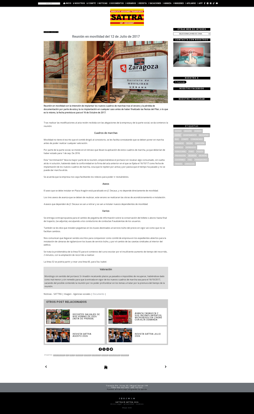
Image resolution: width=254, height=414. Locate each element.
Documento (98, 294)
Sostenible (180, 159)
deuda (189, 143)
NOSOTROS (79, 3)
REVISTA (143, 3)
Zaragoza (124, 355)
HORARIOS (131, 3)
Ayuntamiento (59, 355)
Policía (200, 151)
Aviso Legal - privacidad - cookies (127, 404)
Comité (71, 355)
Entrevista (95, 355)
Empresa (86, 355)
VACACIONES (155, 3)
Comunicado (196, 139)
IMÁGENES (179, 3)
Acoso (178, 131)
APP (200, 3)
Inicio (68, 3)
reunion (192, 155)
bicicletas (203, 135)
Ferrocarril (180, 151)
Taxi (190, 159)
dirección (79, 355)
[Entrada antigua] (165, 367)
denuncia (179, 143)
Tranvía (178, 164)
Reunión (104, 355)
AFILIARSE (191, 3)
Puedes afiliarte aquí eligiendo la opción (127, 389)
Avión (177, 135)
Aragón (187, 131)
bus (66, 355)
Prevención (180, 155)
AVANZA (167, 3)
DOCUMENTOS (117, 3)
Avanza (198, 131)
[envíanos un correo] (216, 3)
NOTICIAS (102, 3)
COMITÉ (92, 3)
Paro (191, 151)
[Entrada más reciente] (46, 367)
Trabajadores (114, 355)
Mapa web (127, 408)
